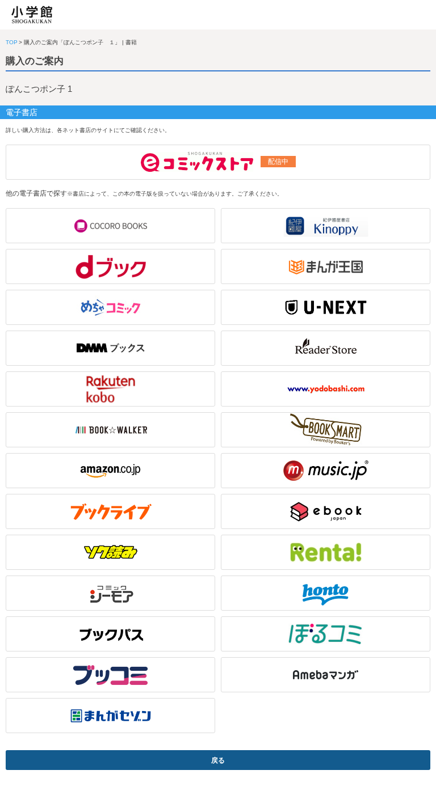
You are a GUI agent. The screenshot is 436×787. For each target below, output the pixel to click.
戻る (218, 760)
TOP (12, 42)
